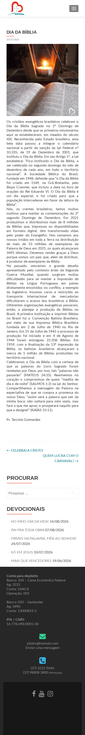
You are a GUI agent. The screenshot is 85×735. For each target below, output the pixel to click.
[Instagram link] (50, 693)
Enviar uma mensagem (43, 648)
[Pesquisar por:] (42, 493)
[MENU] (73, 8)
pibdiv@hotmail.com (42, 643)
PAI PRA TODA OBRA (27, 530)
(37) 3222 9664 (42, 668)
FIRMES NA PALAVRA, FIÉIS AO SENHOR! (43, 538)
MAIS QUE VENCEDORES (31, 561)
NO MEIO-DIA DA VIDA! (30, 521)
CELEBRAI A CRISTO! (25, 450)
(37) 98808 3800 (42, 672)
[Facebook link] (34, 693)
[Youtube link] (41, 693)
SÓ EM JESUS (22, 552)
